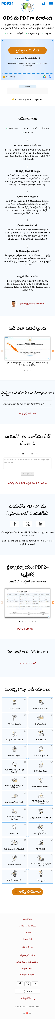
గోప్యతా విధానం (27, 968)
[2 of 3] (27, 370)
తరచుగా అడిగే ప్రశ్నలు (27, 926)
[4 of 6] (29, 621)
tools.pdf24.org (27, 998)
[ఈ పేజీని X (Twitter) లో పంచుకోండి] (27, 524)
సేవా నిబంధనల (40, 63)
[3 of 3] (30, 370)
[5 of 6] (32, 621)
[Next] (53, 351)
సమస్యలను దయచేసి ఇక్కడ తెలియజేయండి (26, 483)
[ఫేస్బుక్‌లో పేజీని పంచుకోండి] (14, 524)
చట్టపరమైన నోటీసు (27, 955)
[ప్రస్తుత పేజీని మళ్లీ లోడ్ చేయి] (27, 6)
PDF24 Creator (26, 628)
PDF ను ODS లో (27, 663)
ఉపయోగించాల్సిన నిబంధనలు (27, 962)
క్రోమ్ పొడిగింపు (27, 947)
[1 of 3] (24, 370)
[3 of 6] (26, 621)
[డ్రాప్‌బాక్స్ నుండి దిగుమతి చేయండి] (50, 76)
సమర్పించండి (27, 473)
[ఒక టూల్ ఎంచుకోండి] (51, 3)
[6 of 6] (35, 621)
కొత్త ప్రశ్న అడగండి (27, 413)
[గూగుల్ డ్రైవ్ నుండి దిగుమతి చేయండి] (44, 76)
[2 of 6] (22, 621)
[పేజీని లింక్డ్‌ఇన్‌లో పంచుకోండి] (40, 524)
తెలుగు (29, 991)
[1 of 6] (19, 621)
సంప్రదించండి (27, 939)
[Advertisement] (27, 91)
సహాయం (27, 932)
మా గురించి (27, 919)
